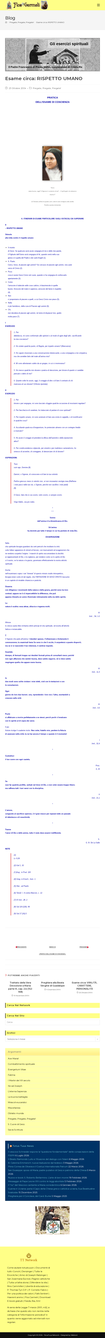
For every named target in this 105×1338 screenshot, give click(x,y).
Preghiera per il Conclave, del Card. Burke (29, 1196)
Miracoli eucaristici (17, 1102)
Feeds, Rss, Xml (32, 1301)
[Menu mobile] (98, 5)
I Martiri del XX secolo (19, 1080)
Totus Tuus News (23, 1146)
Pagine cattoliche (41, 1278)
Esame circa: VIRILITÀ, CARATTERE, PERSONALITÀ (84, 985)
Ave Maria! (13, 1058)
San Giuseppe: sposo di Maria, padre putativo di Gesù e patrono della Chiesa (47, 1170)
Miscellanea (14, 1108)
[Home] (6, 22)
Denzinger (27, 1271)
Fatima (11, 1075)
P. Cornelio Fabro (38, 1290)
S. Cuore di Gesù (16, 1124)
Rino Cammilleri (15, 1286)
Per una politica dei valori (20, 1293)
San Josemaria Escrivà (18, 1278)
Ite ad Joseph (15, 1086)
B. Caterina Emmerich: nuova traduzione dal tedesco (35, 1163)
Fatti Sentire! (41, 1293)
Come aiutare (14, 1267)
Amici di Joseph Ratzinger (33, 1275)
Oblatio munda (16, 1113)
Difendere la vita (38, 1282)
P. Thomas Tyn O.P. (17, 1290)
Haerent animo (15, 1297)
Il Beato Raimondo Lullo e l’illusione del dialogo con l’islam (38, 1159)
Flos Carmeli (31, 1297)
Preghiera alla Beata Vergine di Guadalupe (52, 984)
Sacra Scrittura (15, 1129)
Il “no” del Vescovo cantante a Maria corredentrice (34, 1185)
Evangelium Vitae (17, 1069)
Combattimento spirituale (21, 1064)
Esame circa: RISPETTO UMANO (50, 22)
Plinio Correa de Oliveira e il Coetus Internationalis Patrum (38, 1166)
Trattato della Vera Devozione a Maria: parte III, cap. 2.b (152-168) (20, 987)
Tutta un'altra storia (18, 1282)
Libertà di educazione (36, 1286)
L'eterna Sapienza (17, 1091)
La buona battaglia (17, 1097)
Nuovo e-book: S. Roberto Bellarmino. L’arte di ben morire (38, 1177)
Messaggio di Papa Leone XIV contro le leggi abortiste (36, 1181)
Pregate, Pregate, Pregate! (47, 88)
